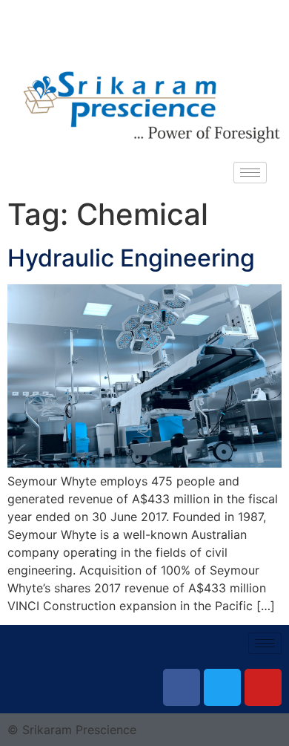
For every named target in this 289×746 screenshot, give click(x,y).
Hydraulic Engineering (131, 257)
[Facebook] (111, 37)
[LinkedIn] (178, 37)
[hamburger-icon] (250, 172)
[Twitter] (144, 37)
